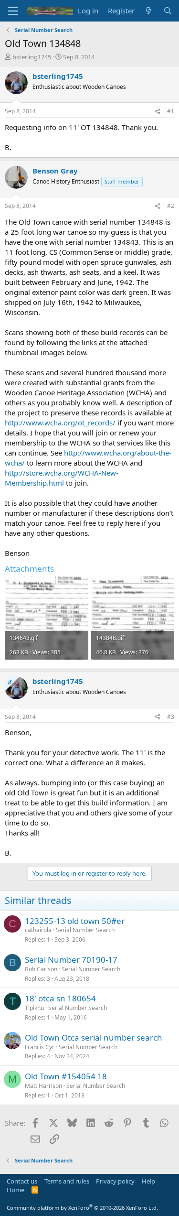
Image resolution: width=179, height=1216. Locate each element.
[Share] (157, 111)
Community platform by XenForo (82, 1207)
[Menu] (13, 11)
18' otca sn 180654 (60, 998)
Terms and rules (66, 1181)
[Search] (167, 11)
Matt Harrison (43, 1086)
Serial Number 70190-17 (71, 959)
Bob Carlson (41, 969)
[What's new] (148, 11)
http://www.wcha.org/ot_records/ (60, 422)
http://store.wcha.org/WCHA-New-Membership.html (61, 478)
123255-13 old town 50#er (75, 920)
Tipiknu (34, 1008)
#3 (170, 717)
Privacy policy (115, 1181)
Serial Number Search (85, 930)
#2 (170, 206)
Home (15, 1189)
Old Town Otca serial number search (93, 1037)
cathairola (38, 930)
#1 (170, 111)
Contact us (22, 1181)
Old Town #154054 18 (66, 1076)
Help (148, 1181)
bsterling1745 (31, 57)
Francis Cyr (39, 1047)
